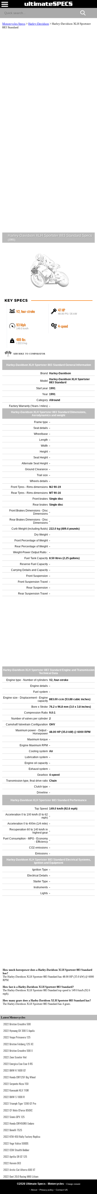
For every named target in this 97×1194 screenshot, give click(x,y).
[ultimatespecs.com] (48, 4)
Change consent (73, 1184)
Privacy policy (46, 1190)
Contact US (62, 1190)
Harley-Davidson (38, 23)
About (34, 1190)
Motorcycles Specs (13, 23)
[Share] (91, 12)
